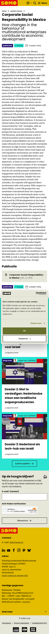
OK (24, 331)
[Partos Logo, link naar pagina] (33, 629)
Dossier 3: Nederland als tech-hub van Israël (22, 446)
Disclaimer (6, 623)
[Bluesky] (29, 550)
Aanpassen (23, 339)
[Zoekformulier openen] (34, 3)
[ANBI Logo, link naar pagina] (16, 629)
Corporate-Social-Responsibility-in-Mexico (26, 276)
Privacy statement (21, 623)
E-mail (10, 491)
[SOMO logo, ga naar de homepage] (9, 3)
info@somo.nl (16, 542)
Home (4, 11)
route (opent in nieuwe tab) (15, 575)
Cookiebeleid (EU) (39, 623)
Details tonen (36, 323)
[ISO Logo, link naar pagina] (24, 629)
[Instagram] (18, 550)
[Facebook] (13, 550)
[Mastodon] (24, 550)
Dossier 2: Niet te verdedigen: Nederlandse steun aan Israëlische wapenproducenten (23, 395)
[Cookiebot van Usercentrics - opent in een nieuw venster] (35, 293)
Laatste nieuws (16, 11)
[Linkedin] (3, 550)
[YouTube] (8, 550)
